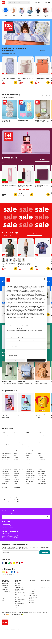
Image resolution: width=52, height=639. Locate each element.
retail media (31, 602)
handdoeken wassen (18, 495)
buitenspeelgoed (30, 479)
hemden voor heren (42, 446)
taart (15, 455)
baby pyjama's (5, 442)
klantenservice (32, 593)
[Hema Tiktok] (19, 563)
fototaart (16, 457)
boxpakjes (4, 438)
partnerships (31, 600)
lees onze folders (19, 587)
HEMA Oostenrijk (45, 587)
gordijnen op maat (6, 457)
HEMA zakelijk (32, 591)
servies (39, 453)
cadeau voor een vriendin (8, 495)
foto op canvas (41, 481)
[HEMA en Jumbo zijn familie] (42, 406)
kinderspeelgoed (30, 471)
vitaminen (16, 481)
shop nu (26, 40)
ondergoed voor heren (43, 442)
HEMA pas (17, 585)
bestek (39, 455)
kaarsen (4, 465)
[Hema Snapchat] (14, 563)
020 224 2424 (5, 533)
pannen (39, 461)
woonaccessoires (6, 463)
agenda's (28, 455)
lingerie (27, 438)
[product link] (9, 65)
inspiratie (17, 605)
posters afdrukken (42, 475)
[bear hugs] (42, 372)
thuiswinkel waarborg (15, 614)
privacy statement (6, 612)
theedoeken (40, 457)
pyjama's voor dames (30, 444)
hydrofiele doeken (6, 446)
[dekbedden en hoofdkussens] (9, 111)
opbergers (4, 461)
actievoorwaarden (33, 595)
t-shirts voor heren (42, 440)
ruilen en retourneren (8, 527)
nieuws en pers (32, 587)
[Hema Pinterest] (17, 563)
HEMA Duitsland (44, 584)
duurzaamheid (32, 586)
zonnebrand (17, 479)
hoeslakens (4, 455)
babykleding (5, 435)
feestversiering (5, 473)
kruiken (15, 477)
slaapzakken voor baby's (7, 440)
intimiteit (16, 483)
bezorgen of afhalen (8, 525)
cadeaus (4, 477)
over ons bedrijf (32, 582)
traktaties (16, 459)
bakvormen (40, 465)
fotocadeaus (41, 477)
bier (15, 465)
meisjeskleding (17, 436)
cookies (45, 612)
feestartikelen (5, 471)
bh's (27, 440)
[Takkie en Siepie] (9, 372)
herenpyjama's (41, 438)
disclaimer (14, 612)
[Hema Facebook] (3, 563)
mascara (16, 475)
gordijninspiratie (5, 491)
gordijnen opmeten (18, 490)
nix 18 (3, 614)
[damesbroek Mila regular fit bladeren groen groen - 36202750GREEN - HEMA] (23, 259)
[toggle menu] (49, 2)
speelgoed (4, 483)
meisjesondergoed (18, 438)
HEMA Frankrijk (44, 586)
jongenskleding (17, 442)
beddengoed (5, 589)
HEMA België (44, 582)
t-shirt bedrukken (42, 483)
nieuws (16, 607)
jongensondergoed (18, 444)
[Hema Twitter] (6, 563)
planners (28, 459)
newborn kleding (6, 444)
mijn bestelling (6, 524)
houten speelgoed (30, 477)
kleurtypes (4, 499)
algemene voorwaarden (36, 612)
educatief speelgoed (30, 475)
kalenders (28, 457)
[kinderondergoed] (26, 111)
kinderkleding (17, 435)
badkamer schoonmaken (19, 493)
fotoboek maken (41, 471)
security (19, 612)
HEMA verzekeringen (20, 603)
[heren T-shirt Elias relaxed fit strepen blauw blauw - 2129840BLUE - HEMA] (7, 259)
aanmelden (45, 552)
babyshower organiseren (7, 497)
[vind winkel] (48, 517)
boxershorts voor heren (43, 444)
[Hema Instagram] (11, 563)
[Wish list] (42, 2)
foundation (16, 473)
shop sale (26, 223)
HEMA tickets (18, 601)
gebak (15, 453)
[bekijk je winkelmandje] (46, 2)
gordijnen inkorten (18, 497)
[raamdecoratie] (42, 111)
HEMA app (17, 583)
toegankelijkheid (26, 612)
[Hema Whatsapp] (9, 563)
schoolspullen (29, 453)
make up (16, 471)
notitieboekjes (29, 461)
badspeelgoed (29, 481)
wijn (15, 463)
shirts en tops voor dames (31, 436)
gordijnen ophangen (18, 491)
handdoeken (5, 593)
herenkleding (41, 435)
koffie (15, 461)
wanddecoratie (41, 479)
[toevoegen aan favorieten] (15, 58)
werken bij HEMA (32, 584)
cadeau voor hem (6, 481)
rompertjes (4, 436)
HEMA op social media (20, 592)
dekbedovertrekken (6, 453)
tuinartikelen (5, 459)
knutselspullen (29, 463)
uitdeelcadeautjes (6, 475)
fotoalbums (28, 465)
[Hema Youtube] (22, 563)
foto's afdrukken (41, 473)
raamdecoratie (5, 595)
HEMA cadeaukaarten (20, 599)
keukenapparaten (42, 459)
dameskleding (29, 435)
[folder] (9, 406)
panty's (27, 442)
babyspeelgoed (29, 473)
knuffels (27, 483)
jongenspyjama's (17, 446)
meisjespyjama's (17, 440)
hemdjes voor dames (30, 446)
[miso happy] (26, 372)
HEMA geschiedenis (33, 589)
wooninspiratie (5, 490)
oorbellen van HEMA (6, 493)
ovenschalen (41, 463)
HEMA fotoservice (19, 597)
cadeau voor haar (6, 479)
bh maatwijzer (17, 501)
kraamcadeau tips (6, 501)
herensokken (41, 436)
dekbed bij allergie (18, 499)
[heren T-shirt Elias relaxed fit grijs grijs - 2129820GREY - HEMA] (3, 259)
